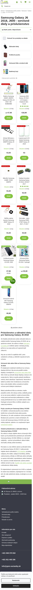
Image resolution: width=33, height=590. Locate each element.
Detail (8, 118)
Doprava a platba (7, 537)
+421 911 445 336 (8, 560)
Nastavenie (15, 580)
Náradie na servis (7, 519)
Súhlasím (16, 586)
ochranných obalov (6, 424)
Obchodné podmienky (8, 540)
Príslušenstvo (6, 517)
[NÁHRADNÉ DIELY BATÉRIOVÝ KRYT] (8, 130)
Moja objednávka (7, 545)
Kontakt (4, 532)
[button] (16, 38)
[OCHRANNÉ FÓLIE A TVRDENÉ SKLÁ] (24, 251)
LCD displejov (21, 451)
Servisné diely (6, 514)
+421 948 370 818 (8, 553)
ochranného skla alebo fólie (22, 372)
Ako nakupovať (6, 535)
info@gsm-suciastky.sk (11, 566)
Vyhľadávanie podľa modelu (10, 512)
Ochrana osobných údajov (9, 542)
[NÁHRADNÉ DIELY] (8, 89)
